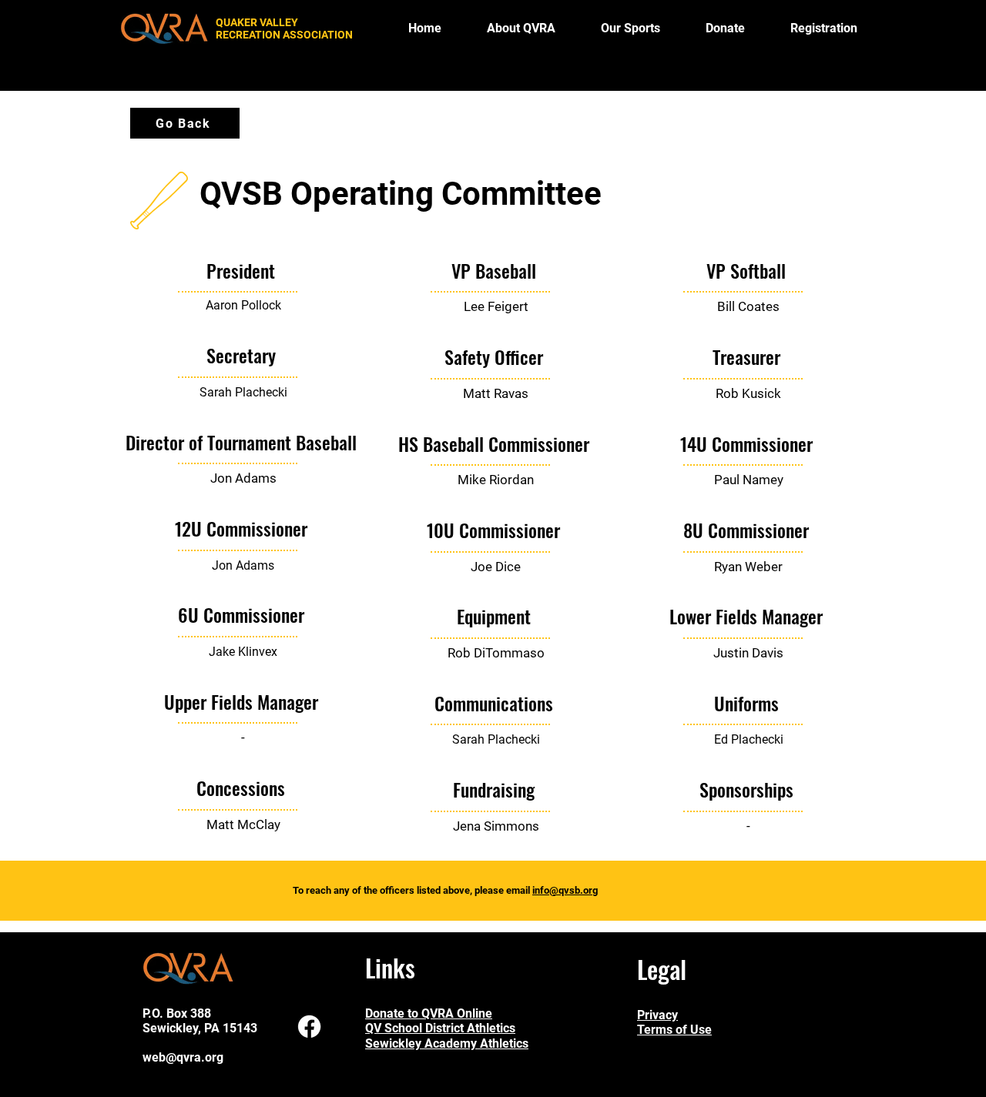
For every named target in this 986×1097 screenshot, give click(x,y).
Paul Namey (748, 479)
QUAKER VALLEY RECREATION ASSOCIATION (284, 28)
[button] (630, 28)
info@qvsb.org (565, 890)
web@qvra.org (183, 1057)
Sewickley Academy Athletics (446, 1043)
